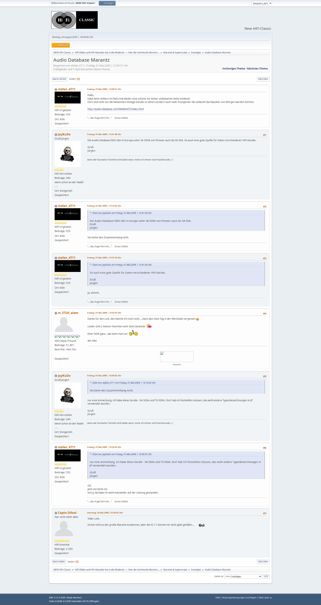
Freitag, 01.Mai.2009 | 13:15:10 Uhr (104, 257)
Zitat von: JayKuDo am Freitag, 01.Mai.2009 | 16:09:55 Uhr (122, 454)
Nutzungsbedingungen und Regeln (239, 597)
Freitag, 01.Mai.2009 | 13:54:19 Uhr (104, 312)
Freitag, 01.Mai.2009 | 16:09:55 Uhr (104, 375)
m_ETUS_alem (68, 313)
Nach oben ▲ (265, 597)
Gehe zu (218, 576)
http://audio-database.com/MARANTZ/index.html (115, 109)
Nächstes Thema (257, 68)
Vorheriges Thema (233, 68)
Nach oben (59, 561)
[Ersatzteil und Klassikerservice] (56, 354)
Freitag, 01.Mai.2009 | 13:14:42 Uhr (104, 205)
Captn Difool (67, 513)
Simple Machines (74, 597)
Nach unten (59, 79)
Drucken (263, 79)
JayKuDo (64, 134)
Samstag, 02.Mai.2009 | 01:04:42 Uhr (105, 512)
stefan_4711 (66, 89)
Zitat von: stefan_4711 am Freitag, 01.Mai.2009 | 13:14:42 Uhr (124, 382)
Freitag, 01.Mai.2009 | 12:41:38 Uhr (104, 134)
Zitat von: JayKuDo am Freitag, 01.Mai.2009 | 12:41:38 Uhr (122, 213)
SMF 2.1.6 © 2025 (57, 597)
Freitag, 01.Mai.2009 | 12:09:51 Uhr (104, 89)
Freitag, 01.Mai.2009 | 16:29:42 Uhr (104, 447)
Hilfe (217, 597)
